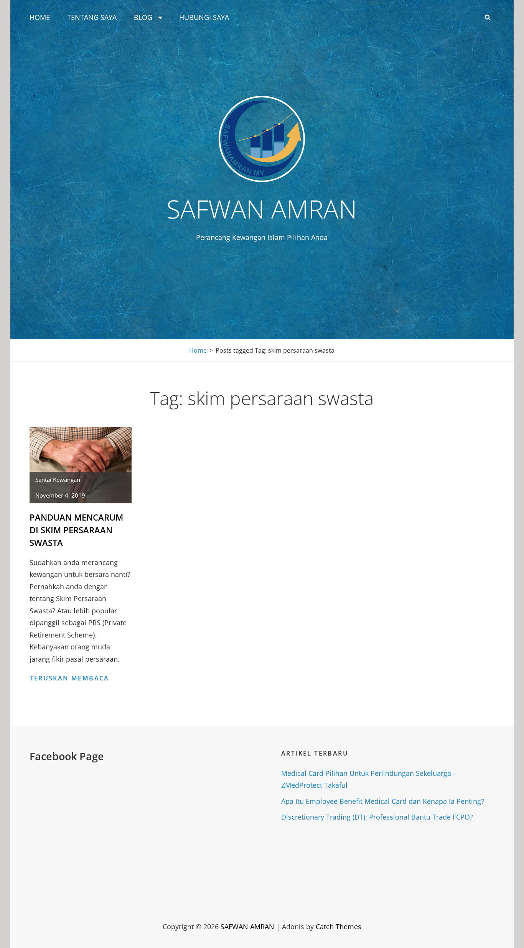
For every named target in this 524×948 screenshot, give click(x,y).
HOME (40, 17)
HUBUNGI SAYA (204, 17)
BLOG (143, 17)
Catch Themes (338, 926)
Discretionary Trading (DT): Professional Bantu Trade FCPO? (377, 816)
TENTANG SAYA (92, 17)
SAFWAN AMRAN (261, 208)
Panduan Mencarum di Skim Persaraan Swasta (76, 529)
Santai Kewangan (57, 479)
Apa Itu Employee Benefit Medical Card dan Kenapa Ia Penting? (382, 801)
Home (198, 350)
